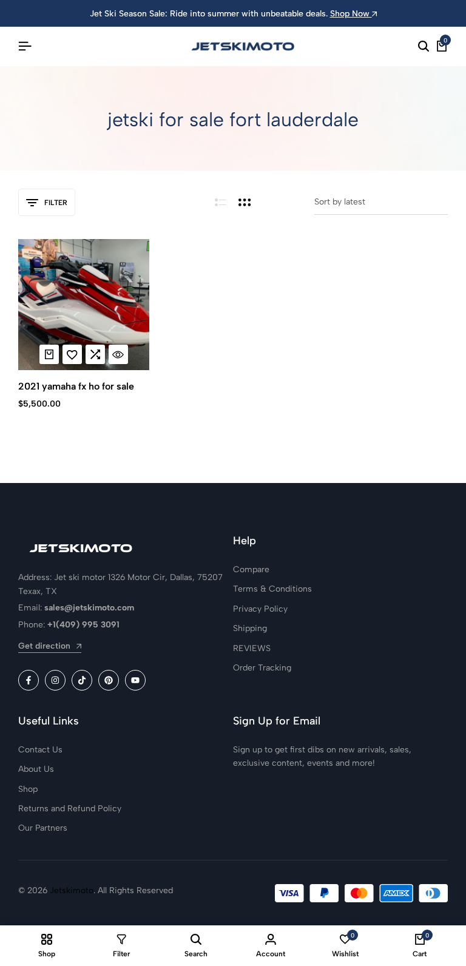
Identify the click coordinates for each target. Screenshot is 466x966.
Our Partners (42, 828)
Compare (251, 569)
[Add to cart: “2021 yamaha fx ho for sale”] (49, 354)
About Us (36, 769)
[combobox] (381, 202)
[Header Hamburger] (25, 46)
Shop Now (351, 13)
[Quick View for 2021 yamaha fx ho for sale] (118, 354)
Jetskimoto (71, 890)
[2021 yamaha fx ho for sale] (83, 304)
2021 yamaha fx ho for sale (76, 386)
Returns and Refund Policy (69, 808)
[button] (95, 354)
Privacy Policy (260, 609)
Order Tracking (262, 668)
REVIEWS (252, 648)
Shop (28, 789)
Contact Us (40, 750)
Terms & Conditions (272, 589)
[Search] (423, 47)
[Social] (28, 680)
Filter (55, 202)
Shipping (250, 628)
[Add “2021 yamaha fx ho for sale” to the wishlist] (72, 354)
